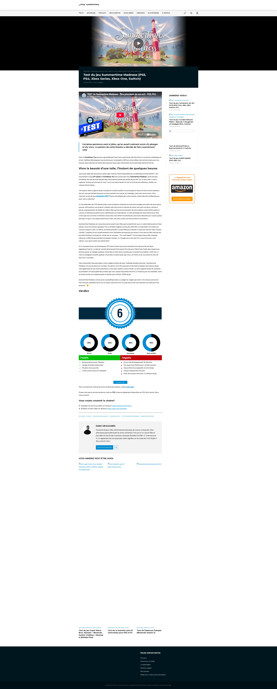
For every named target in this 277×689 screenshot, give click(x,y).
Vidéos (120, 71)
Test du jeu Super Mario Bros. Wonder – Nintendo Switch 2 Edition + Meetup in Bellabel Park (91, 634)
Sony (106, 71)
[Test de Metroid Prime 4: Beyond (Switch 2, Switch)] (182, 137)
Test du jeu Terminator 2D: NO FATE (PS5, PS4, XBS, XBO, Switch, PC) (181, 105)
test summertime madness (130, 416)
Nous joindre (144, 671)
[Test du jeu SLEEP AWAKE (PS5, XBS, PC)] (182, 155)
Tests (81, 13)
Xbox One (126, 71)
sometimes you (115, 416)
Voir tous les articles (104, 447)
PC (117, 627)
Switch (111, 71)
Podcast (102, 13)
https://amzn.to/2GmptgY (117, 408)
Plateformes (153, 13)
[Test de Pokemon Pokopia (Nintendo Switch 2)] (149, 544)
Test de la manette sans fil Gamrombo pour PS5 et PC (120, 631)
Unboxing (141, 13)
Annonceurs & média (147, 661)
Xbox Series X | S (136, 71)
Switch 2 (89, 627)
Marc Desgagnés (98, 82)
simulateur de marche (100, 416)
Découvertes (114, 13)
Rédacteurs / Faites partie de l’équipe (153, 675)
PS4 (100, 71)
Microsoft (87, 71)
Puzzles (89, 416)
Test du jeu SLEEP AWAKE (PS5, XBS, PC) (179, 159)
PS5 (103, 71)
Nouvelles (91, 13)
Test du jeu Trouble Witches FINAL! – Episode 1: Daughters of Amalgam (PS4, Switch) (181, 122)
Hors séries (128, 13)
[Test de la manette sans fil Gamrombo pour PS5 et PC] (120, 544)
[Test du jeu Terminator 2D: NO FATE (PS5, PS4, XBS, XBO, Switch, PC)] (182, 100)
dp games (82, 416)
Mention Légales (146, 668)
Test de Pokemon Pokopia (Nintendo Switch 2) (149, 631)
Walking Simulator (147, 416)
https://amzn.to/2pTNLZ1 (122, 406)
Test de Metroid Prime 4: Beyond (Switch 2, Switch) (180, 147)
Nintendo (94, 71)
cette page (130, 387)
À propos (166, 13)
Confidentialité (145, 664)
